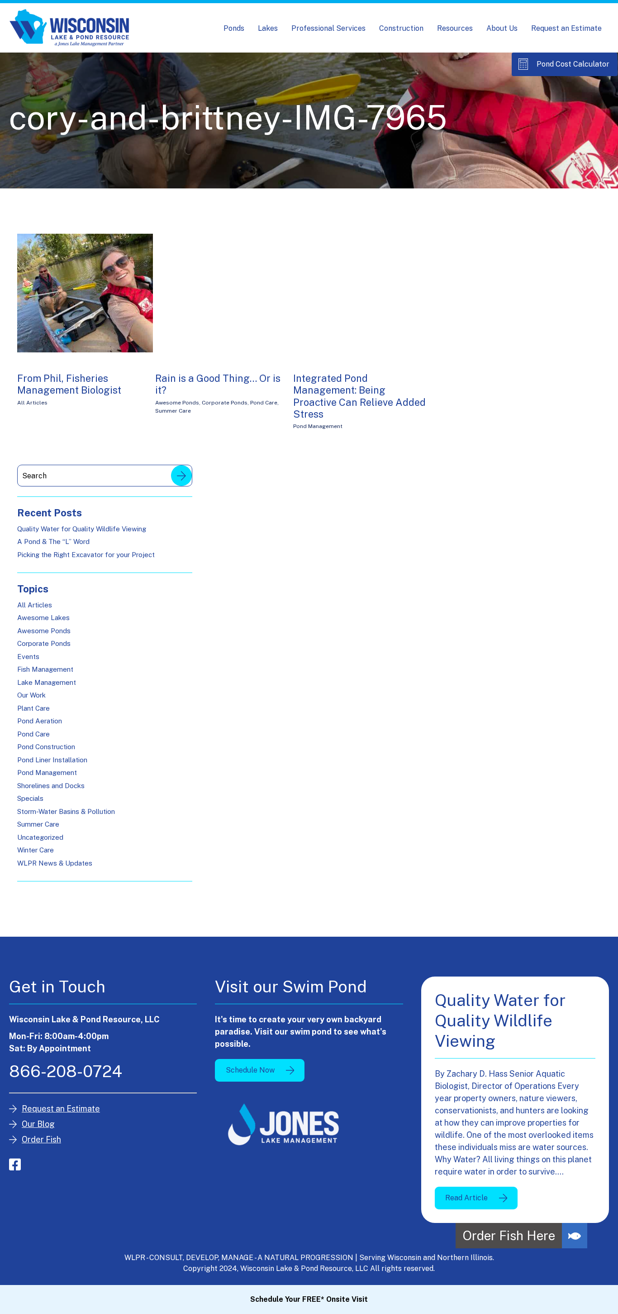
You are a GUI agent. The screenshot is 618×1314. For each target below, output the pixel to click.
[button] (574, 1235)
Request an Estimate (566, 28)
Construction (401, 28)
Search (181, 475)
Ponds (233, 28)
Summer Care (173, 411)
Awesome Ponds (177, 402)
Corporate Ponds (224, 402)
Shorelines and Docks (51, 785)
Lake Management (46, 682)
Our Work (31, 695)
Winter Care (35, 850)
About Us (502, 28)
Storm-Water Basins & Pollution (66, 811)
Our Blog (38, 1124)
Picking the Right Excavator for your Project (86, 554)
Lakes (268, 28)
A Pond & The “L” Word (53, 541)
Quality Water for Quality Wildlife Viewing (81, 529)
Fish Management (45, 669)
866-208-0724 (65, 1071)
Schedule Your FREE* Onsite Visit (309, 1299)
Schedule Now (250, 1070)
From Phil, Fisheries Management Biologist (69, 384)
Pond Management (317, 426)
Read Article (466, 1198)
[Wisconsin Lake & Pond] (69, 28)
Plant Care (33, 708)
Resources (455, 28)
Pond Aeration (39, 721)
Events (28, 656)
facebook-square (15, 1164)
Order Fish (41, 1139)
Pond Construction (46, 747)
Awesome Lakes (43, 617)
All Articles (32, 402)
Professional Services (328, 28)
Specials (30, 798)
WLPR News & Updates (54, 863)
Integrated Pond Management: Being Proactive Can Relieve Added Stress (359, 396)
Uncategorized (40, 837)
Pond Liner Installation (52, 760)
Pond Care (263, 402)
